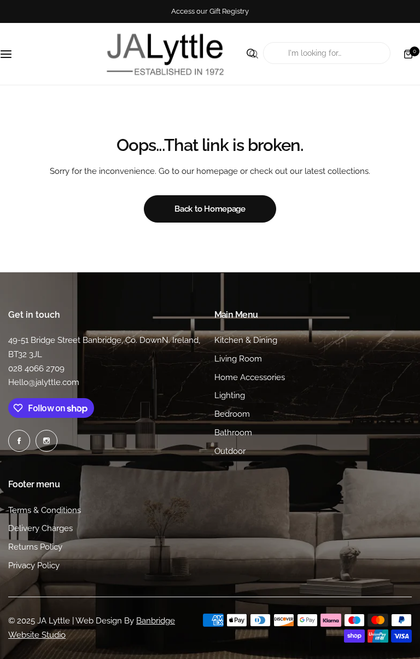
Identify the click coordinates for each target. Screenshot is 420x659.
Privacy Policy (34, 565)
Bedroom (232, 414)
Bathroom (233, 433)
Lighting (229, 395)
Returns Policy (35, 547)
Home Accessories (249, 377)
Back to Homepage (209, 209)
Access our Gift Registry (210, 11)
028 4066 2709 (36, 369)
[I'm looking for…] (254, 54)
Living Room (238, 359)
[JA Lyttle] (165, 53)
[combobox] (326, 53)
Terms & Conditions (44, 510)
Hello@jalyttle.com (43, 382)
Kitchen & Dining (245, 340)
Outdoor (230, 451)
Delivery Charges (40, 528)
